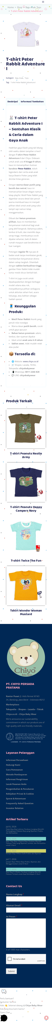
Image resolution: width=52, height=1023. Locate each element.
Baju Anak (30, 7)
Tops (39, 7)
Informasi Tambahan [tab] (32, 102)
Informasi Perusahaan (17, 760)
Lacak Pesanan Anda (16, 784)
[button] (26, 994)
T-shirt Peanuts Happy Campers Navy (26, 509)
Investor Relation (14, 808)
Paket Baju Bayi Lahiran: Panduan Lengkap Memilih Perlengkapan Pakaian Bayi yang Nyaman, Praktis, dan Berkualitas (25, 831)
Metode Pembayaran (16, 774)
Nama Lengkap (15, 894)
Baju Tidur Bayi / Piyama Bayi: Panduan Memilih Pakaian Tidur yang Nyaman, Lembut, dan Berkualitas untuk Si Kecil (26, 843)
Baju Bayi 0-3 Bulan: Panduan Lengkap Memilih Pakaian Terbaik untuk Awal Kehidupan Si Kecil (23, 873)
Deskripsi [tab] (12, 102)
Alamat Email (14, 905)
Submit (11, 971)
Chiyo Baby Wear (27, 714)
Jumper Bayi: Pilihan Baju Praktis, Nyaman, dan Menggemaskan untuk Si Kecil (23, 863)
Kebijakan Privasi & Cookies (20, 793)
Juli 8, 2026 (11, 826)
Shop (19, 7)
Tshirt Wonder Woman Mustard (26, 612)
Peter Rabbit (24, 168)
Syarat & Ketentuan (16, 798)
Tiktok (40, 709)
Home (11, 7)
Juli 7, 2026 (11, 859)
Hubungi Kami (13, 765)
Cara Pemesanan (14, 769)
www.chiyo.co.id (30, 361)
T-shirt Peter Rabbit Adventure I (23, 82)
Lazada (31, 709)
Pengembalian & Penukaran (20, 789)
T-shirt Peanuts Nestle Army (26, 455)
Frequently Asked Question (19, 803)
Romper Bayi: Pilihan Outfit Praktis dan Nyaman (23, 853)
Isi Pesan (11, 916)
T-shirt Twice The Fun (26, 560)
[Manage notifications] (46, 1018)
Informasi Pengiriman (17, 779)
